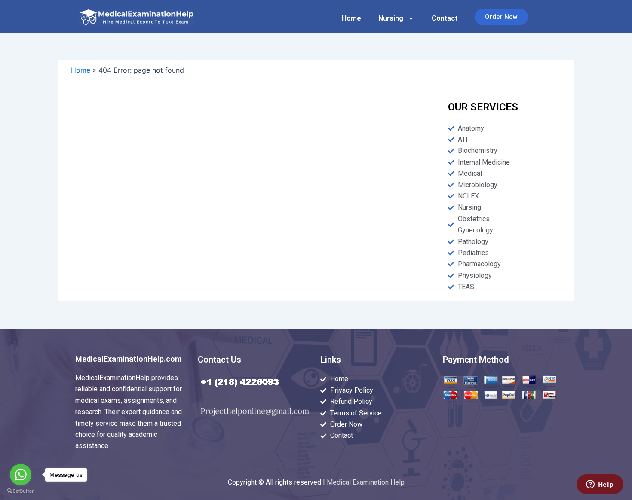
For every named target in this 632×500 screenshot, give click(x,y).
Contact (444, 18)
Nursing (390, 18)
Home (351, 18)
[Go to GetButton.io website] (20, 491)
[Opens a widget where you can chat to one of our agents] (599, 485)
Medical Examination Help (366, 482)
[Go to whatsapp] (20, 474)
